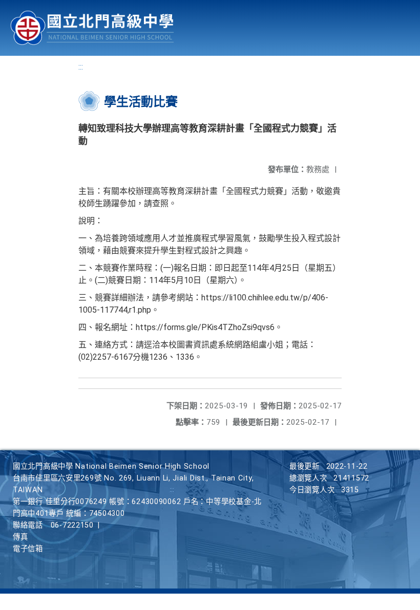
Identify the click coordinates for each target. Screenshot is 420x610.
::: (80, 67)
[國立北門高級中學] (92, 28)
